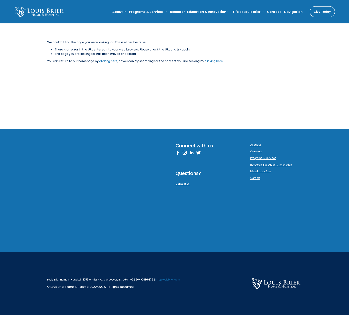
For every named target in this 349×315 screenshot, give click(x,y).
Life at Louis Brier (246, 11)
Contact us (183, 184)
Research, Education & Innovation (198, 11)
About (117, 11)
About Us (255, 145)
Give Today (322, 12)
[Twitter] (198, 153)
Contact (274, 11)
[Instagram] (184, 153)
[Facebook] (178, 153)
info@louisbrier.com (167, 279)
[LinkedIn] (191, 153)
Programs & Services (146, 11)
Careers (255, 178)
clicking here (108, 61)
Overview (256, 151)
